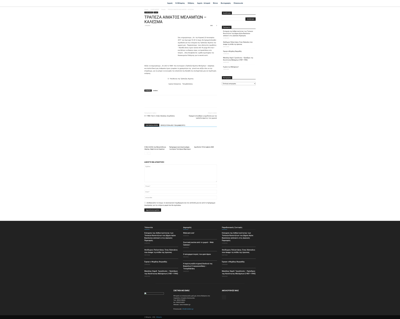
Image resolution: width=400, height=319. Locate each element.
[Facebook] (247, 3)
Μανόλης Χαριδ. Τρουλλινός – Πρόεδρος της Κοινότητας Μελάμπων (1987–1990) (238, 59)
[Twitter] (151, 30)
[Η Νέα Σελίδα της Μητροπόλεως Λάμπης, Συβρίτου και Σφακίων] (155, 137)
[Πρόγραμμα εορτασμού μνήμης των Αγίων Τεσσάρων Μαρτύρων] (180, 137)
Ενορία (163, 9)
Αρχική (169, 3)
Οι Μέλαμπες (180, 3)
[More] (166, 30)
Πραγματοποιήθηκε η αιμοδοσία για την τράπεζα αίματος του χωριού (203, 117)
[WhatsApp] (161, 30)
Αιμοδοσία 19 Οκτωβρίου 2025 (204, 147)
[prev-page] (145, 153)
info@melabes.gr (187, 309)
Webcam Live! (188, 233)
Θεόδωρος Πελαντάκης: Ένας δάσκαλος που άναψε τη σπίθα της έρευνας (238, 43)
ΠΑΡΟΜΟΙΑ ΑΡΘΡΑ (152, 125)
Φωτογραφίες (226, 3)
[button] (253, 3)
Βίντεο (215, 3)
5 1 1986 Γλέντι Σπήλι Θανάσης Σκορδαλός (159, 116)
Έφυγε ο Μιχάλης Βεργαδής (232, 51)
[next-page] (149, 153)
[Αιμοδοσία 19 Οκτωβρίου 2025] (205, 137)
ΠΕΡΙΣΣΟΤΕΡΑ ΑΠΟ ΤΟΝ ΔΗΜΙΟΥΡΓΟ (173, 125)
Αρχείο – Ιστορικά (203, 3)
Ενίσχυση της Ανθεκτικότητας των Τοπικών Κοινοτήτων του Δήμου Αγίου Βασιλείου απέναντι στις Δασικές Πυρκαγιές (238, 33)
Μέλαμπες (159, 317)
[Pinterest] (156, 30)
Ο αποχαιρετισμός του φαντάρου (197, 254)
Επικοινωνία (238, 3)
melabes (155, 90)
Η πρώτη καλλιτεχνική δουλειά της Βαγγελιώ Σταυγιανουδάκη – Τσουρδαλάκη (197, 266)
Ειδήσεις (191, 3)
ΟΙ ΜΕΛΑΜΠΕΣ (155, 9)
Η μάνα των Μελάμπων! (231, 67)
